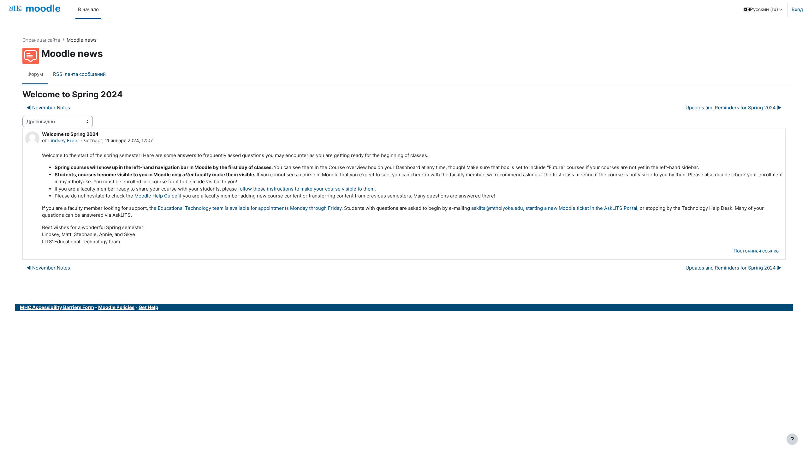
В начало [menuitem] (88, 9)
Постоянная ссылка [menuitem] (756, 251)
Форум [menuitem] (35, 74)
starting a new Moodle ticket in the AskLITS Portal (581, 208)
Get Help (148, 307)
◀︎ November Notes (48, 108)
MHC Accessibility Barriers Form (57, 307)
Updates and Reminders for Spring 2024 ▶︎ (733, 108)
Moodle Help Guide (155, 196)
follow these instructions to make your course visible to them (306, 189)
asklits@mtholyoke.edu (497, 208)
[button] (763, 9)
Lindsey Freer (63, 140)
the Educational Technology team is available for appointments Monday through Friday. (246, 208)
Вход (797, 9)
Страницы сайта (41, 40)
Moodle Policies (116, 307)
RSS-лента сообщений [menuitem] (79, 74)
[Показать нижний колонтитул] (792, 439)
